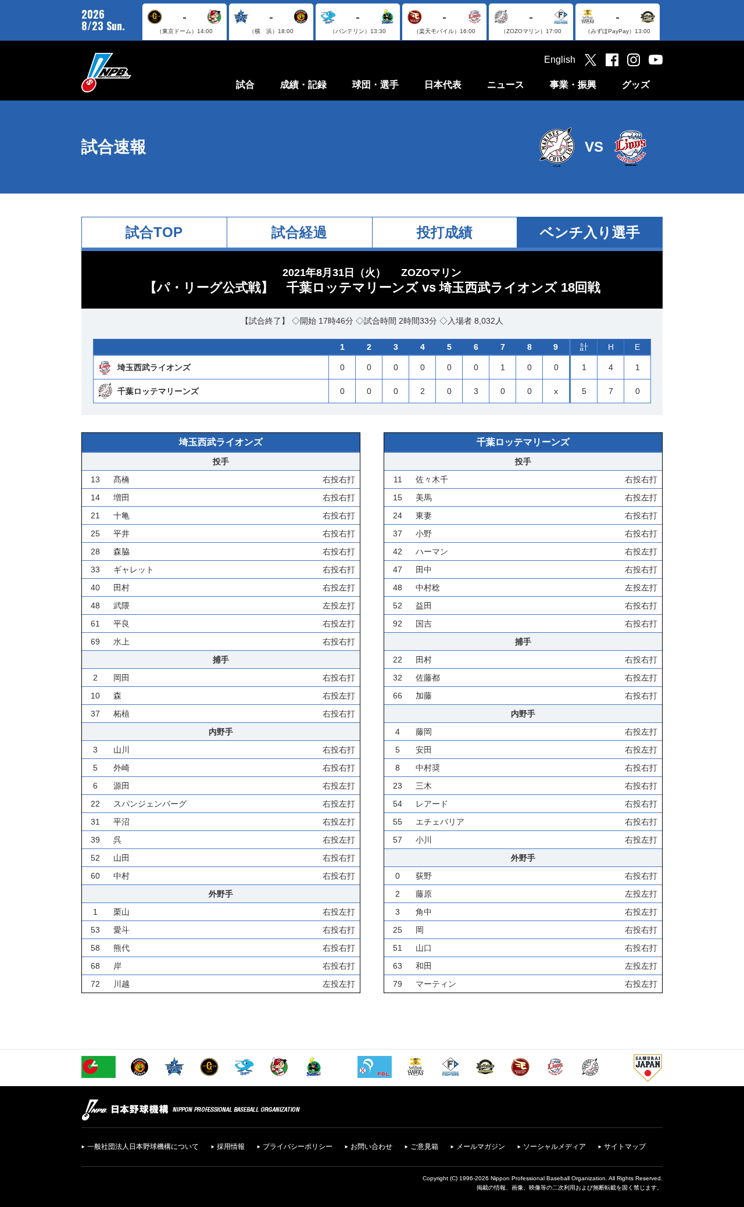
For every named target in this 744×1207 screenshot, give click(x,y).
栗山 (121, 911)
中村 (121, 875)
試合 (245, 84)
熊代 (121, 947)
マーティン (436, 983)
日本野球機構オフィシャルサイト (135, 72)
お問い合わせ (371, 1146)
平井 (121, 533)
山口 (424, 947)
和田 (424, 965)
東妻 (424, 515)
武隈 (121, 605)
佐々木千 (432, 479)
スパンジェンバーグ (150, 803)
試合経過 (299, 232)
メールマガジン (480, 1146)
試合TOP (154, 232)
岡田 (121, 677)
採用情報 (231, 1146)
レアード (432, 803)
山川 (121, 749)
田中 (424, 569)
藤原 (424, 893)
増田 (121, 497)
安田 (424, 749)
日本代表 (443, 84)
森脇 (121, 551)
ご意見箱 (424, 1146)
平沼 (121, 821)
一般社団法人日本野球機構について (143, 1146)
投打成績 (445, 232)
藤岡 (424, 731)
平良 (121, 623)
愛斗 (121, 929)
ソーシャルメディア (554, 1146)
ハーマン (432, 551)
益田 (424, 605)
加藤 (424, 695)
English (559, 60)
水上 (121, 641)
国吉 (424, 623)
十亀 (121, 515)
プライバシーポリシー (297, 1146)
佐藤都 (428, 677)
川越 (121, 983)
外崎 (121, 767)
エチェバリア (440, 821)
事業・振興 (573, 84)
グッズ (636, 84)
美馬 (424, 497)
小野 (424, 533)
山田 (121, 857)
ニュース (505, 84)
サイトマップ (625, 1146)
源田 (121, 785)
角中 (424, 911)
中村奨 (428, 767)
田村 (121, 587)
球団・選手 (375, 84)
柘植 (121, 713)
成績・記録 (303, 84)
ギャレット (133, 569)
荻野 (424, 875)
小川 (424, 839)
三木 (424, 785)
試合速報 (113, 147)
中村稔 (428, 587)
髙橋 (121, 479)
